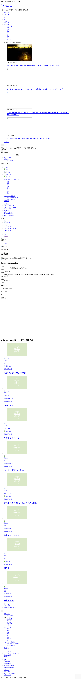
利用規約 (6, 225)
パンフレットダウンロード (11, 653)
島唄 (8, 635)
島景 (8, 630)
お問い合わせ (7, 230)
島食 (8, 629)
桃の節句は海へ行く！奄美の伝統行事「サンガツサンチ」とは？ (29, 138)
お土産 (9, 625)
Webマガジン (7, 627)
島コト (9, 640)
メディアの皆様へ (9, 667)
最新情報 (6, 648)
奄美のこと (7, 614)
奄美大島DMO (8, 663)
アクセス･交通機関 (9, 642)
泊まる (9, 620)
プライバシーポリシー (10, 228)
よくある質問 (7, 655)
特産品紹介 (10, 615)
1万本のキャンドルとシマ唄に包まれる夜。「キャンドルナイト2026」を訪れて (34, 65)
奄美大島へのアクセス (13, 643)
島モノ (9, 638)
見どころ (9, 619)
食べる (9, 622)
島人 (8, 637)
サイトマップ (7, 227)
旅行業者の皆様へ (9, 665)
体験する (9, 624)
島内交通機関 (11, 645)
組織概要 (6, 656)
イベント (6, 647)
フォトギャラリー (9, 651)
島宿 (8, 632)
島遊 (8, 633)
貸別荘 (6, 243)
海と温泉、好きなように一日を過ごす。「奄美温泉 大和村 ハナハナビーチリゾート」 (37, 89)
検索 (17, 154)
